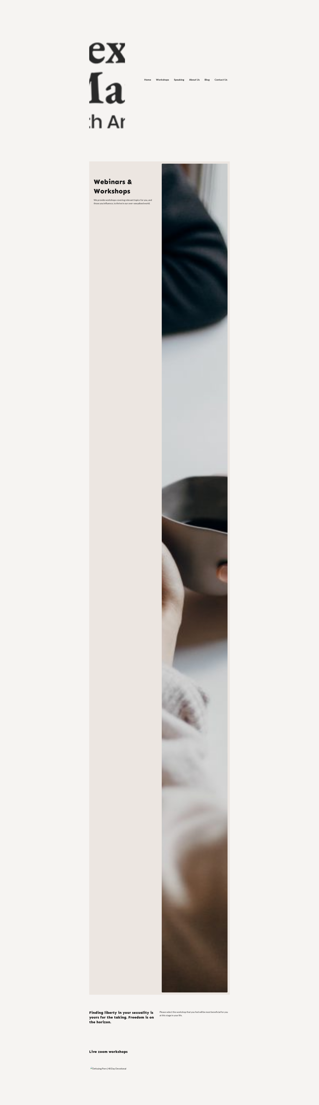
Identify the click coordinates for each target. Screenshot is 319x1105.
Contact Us (221, 79)
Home (147, 79)
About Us (194, 79)
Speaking (179, 79)
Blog (207, 79)
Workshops (162, 79)
